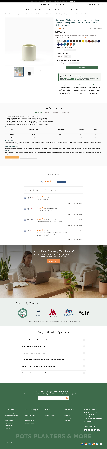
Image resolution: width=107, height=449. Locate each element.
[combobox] (40, 190)
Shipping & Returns (9, 423)
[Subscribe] (67, 398)
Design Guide (65, 112)
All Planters (29, 9)
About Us (66, 413)
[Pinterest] (95, 430)
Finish (62, 53)
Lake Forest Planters (49, 415)
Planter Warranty (9, 420)
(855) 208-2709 (89, 421)
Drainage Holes (68, 60)
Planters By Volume (29, 420)
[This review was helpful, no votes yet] (79, 203)
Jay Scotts (47, 413)
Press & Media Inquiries (10, 413)
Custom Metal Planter (30, 418)
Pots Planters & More (53, 5)
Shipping (55, 112)
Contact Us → (53, 261)
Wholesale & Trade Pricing (11, 415)
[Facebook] (85, 430)
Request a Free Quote (10, 418)
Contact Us (67, 415)
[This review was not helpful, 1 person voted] (81, 214)
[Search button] (5, 4)
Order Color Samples (12, 157)
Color (64, 38)
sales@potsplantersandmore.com (94, 418)
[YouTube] (98, 430)
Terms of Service (9, 425)
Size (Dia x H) (65, 47)
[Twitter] (92, 430)
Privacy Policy (8, 428)
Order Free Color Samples (88, 37)
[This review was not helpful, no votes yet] (81, 203)
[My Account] (98, 4)
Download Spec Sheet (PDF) (28, 157)
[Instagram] (88, 430)
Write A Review (61, 181)
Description (38, 112)
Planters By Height (29, 423)
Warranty (47, 112)
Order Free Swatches (30, 415)
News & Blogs (67, 418)
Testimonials (67, 420)
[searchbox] (28, 190)
